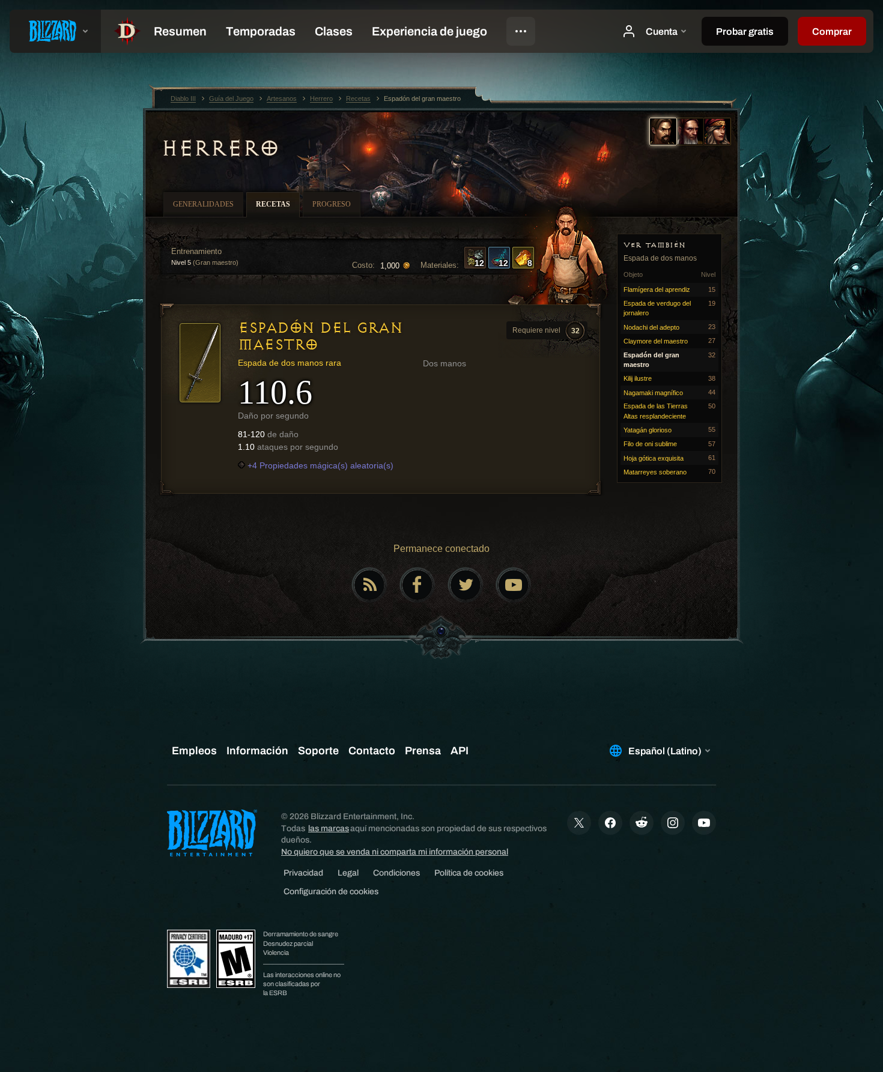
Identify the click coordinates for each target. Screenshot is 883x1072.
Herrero (220, 148)
